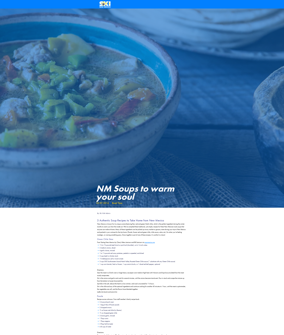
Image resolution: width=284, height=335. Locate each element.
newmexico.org (150, 242)
